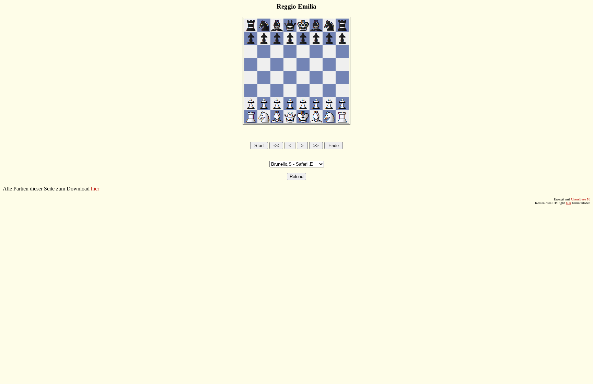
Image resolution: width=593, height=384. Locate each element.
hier (95, 188)
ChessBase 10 (580, 199)
